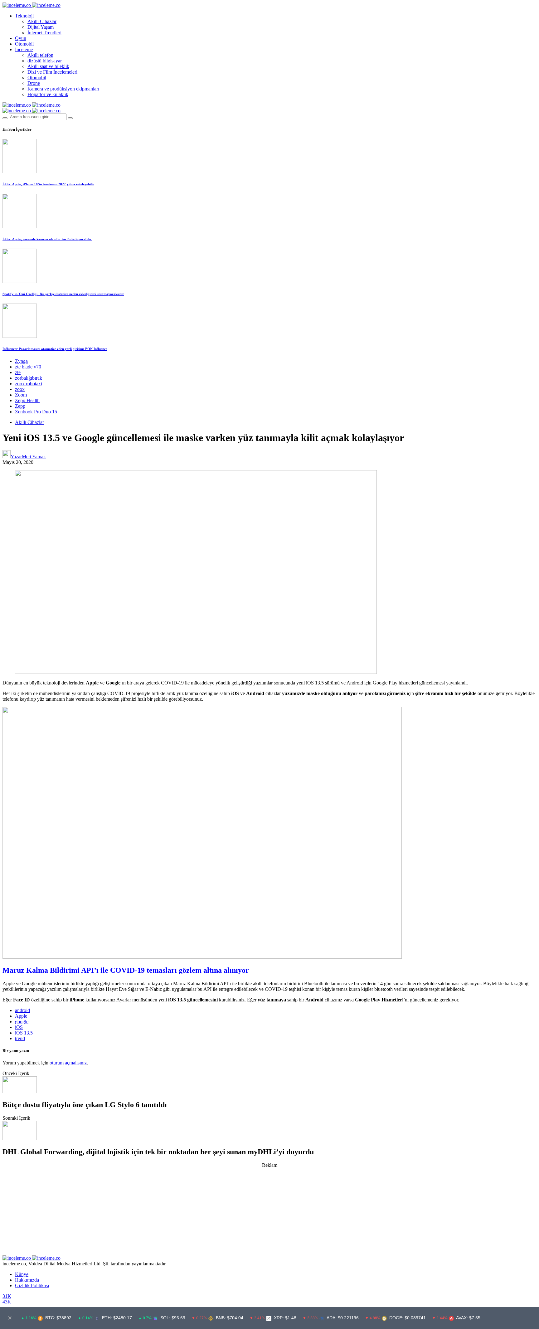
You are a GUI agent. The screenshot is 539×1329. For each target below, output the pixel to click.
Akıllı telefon (40, 55)
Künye (21, 1274)
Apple (21, 1016)
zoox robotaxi (28, 383)
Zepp (20, 406)
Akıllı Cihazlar (41, 21)
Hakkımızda (27, 1280)
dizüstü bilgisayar (44, 60)
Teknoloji (24, 15)
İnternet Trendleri (44, 32)
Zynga (21, 361)
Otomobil (24, 43)
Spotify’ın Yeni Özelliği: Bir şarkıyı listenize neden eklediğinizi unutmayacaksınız (63, 294)
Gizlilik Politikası (32, 1285)
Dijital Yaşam (40, 27)
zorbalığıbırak (28, 378)
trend (20, 1038)
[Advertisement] (269, 1211)
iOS (19, 1027)
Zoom (21, 394)
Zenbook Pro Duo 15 (36, 411)
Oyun (20, 38)
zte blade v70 (28, 366)
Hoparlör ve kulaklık (47, 94)
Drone (33, 83)
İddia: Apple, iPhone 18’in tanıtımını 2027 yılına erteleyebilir (48, 184)
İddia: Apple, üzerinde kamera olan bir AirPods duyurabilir (47, 239)
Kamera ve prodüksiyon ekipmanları (63, 88)
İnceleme (24, 49)
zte (18, 372)
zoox (20, 389)
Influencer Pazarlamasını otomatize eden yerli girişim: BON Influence (54, 349)
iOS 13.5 (24, 1032)
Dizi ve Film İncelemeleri (52, 72)
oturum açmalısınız (68, 1062)
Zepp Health (27, 400)
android (22, 1010)
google (21, 1021)
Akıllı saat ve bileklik (48, 66)
